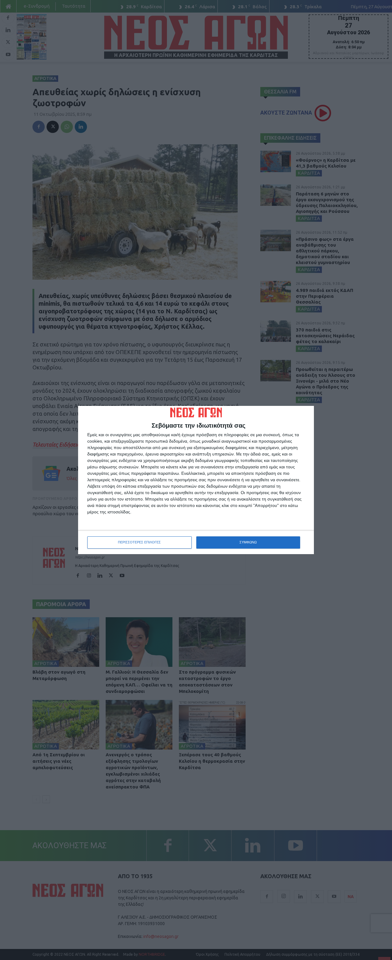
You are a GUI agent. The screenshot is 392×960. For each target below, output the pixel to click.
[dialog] (196, 480)
